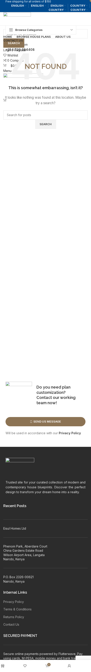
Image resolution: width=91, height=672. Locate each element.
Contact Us (11, 624)
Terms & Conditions (17, 609)
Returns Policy (13, 617)
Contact (44, 397)
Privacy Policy (70, 433)
